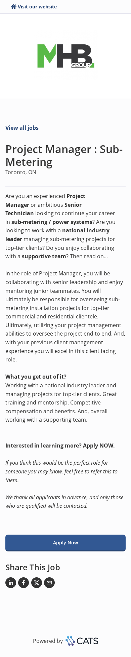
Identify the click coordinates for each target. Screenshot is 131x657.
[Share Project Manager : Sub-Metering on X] (36, 584)
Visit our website (37, 6)
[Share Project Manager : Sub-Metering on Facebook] (23, 584)
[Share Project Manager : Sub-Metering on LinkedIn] (10, 584)
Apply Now (65, 542)
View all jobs (22, 127)
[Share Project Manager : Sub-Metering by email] (49, 584)
